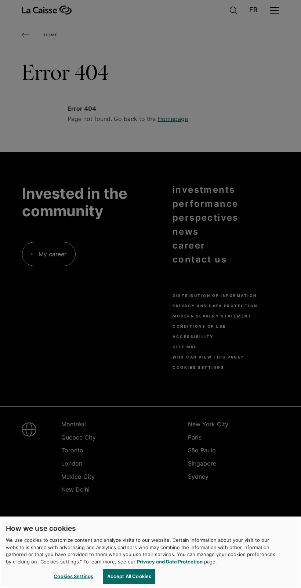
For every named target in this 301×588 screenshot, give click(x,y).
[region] (150, 552)
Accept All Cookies (129, 576)
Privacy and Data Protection (170, 562)
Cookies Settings (73, 576)
